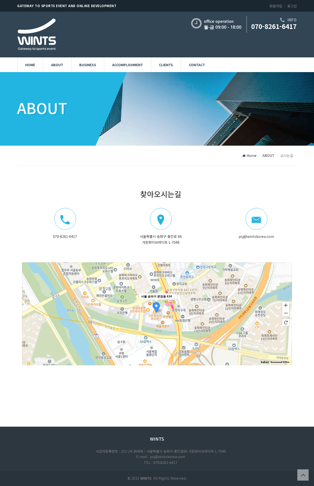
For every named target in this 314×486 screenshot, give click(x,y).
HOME (30, 64)
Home (251, 155)
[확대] (286, 305)
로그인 (292, 5)
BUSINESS (87, 64)
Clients (166, 64)
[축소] (286, 313)
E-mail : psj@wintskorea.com (160, 456)
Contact (197, 64)
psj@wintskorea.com (256, 236)
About (57, 64)
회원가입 (275, 5)
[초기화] (286, 322)
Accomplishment (127, 64)
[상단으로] (303, 475)
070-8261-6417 (274, 26)
